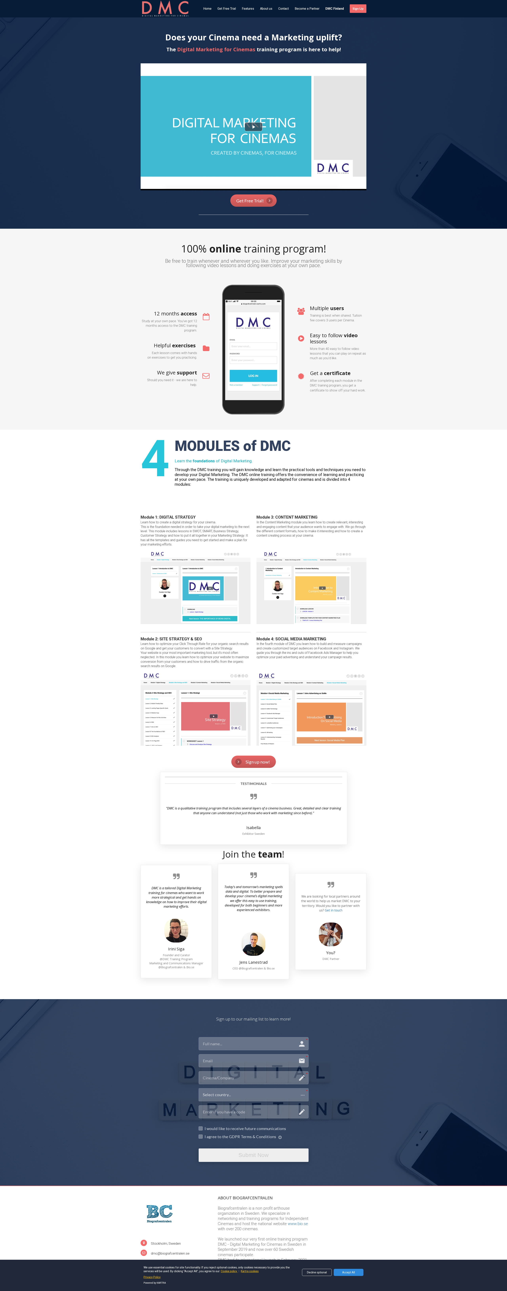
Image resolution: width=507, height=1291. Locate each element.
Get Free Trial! (250, 200)
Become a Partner (307, 8)
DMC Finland (334, 8)
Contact (283, 8)
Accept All (348, 1272)
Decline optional (317, 1272)
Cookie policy (229, 1271)
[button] (254, 1094)
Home (207, 8)
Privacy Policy (152, 1277)
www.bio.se (298, 1223)
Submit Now (253, 1155)
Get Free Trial (226, 8)
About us (266, 8)
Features (248, 8)
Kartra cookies (250, 1271)
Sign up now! (258, 762)
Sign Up (358, 8)
